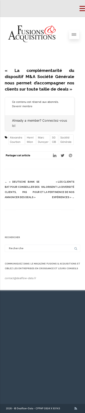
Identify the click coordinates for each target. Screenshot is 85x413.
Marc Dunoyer (43, 139)
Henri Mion (30, 139)
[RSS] (76, 408)
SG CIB (54, 139)
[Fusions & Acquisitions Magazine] (34, 51)
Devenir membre (22, 106)
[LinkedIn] (55, 155)
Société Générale (66, 139)
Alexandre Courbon (16, 139)
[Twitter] (62, 155)
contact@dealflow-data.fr (20, 278)
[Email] (70, 155)
